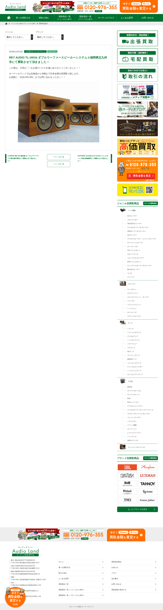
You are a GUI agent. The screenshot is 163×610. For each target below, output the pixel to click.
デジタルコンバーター (135, 406)
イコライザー (132, 421)
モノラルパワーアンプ (135, 374)
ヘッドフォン (132, 308)
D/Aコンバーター (133, 402)
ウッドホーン (132, 289)
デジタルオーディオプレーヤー (138, 227)
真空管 (129, 387)
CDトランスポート (133, 250)
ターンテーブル (132, 246)
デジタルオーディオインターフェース (140, 410)
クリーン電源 (132, 425)
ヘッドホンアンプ (133, 340)
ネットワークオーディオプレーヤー (139, 265)
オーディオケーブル (134, 391)
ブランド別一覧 (58, 157)
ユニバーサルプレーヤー (135, 258)
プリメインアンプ (133, 355)
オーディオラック (133, 394)
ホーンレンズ (132, 312)
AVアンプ (130, 351)
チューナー (131, 277)
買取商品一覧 (64, 17)
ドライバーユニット (134, 305)
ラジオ (129, 273)
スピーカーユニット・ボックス (138, 297)
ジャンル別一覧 (58, 164)
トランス (130, 329)
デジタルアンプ (132, 336)
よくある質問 (127, 18)
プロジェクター (132, 220)
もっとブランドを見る (137, 509)
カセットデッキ (132, 254)
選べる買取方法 (23, 18)
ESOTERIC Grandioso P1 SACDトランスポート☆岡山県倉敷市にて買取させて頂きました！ (93, 158)
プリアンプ (131, 348)
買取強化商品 (116, 562)
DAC (129, 398)
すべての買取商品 (150, 203)
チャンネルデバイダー (135, 367)
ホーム (61, 562)
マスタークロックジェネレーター (138, 414)
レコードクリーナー (134, 433)
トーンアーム (132, 436)
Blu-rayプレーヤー (133, 269)
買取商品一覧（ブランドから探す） (72, 595)
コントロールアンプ (134, 363)
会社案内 (114, 579)
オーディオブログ (106, 18)
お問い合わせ (147, 18)
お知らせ (114, 567)
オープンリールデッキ (135, 243)
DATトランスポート (134, 262)
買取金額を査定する (118, 590)
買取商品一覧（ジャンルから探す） (72, 590)
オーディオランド (88, 607)
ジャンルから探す (17, 23)
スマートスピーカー (134, 316)
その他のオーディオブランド (35, 51)
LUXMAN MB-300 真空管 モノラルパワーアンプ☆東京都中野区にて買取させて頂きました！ (23, 158)
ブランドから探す (29, 23)
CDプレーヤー (132, 216)
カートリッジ (132, 429)
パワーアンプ (132, 344)
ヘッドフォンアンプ (134, 371)
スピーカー (52, 51)
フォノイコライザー (134, 417)
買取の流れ (44, 18)
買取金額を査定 (142, 175)
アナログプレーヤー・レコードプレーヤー (141, 239)
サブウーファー (132, 293)
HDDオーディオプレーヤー (136, 231)
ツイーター (131, 301)
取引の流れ (63, 573)
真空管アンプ (132, 359)
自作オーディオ (132, 440)
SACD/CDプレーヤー (134, 223)
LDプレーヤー (132, 235)
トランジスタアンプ (134, 332)
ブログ (113, 573)
